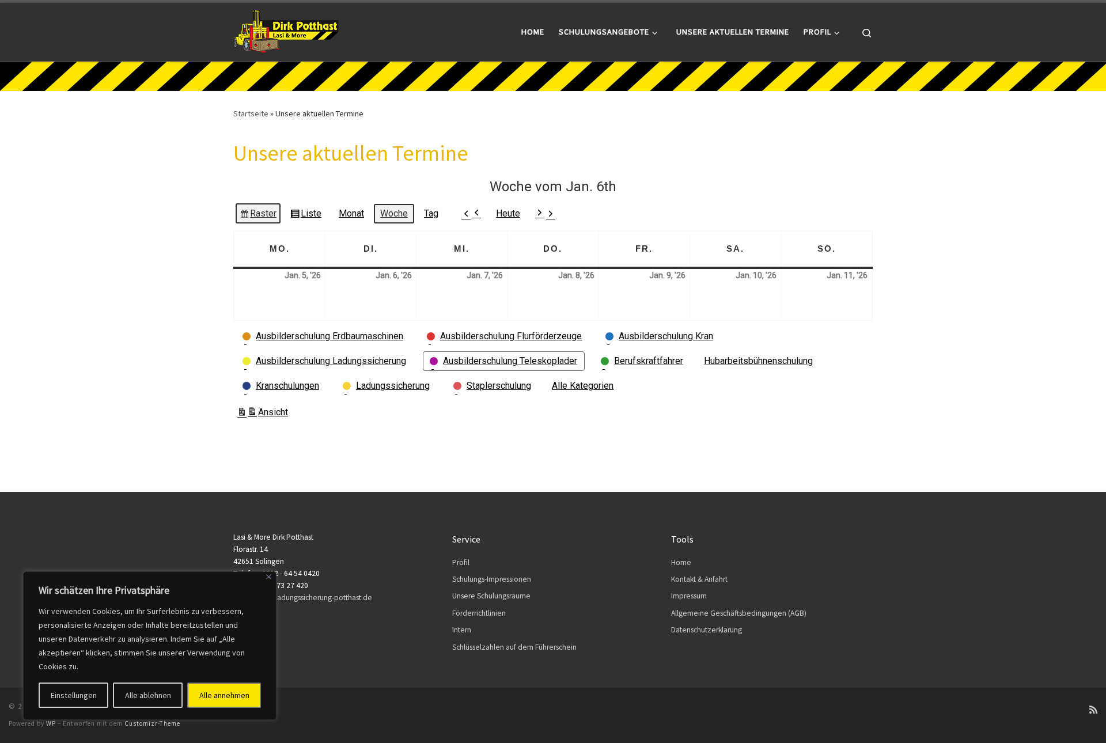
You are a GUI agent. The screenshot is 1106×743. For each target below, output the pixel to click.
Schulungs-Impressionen (491, 579)
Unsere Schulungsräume (491, 596)
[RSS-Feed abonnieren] (1093, 710)
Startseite (250, 113)
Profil (460, 562)
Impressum (689, 596)
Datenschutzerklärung (706, 630)
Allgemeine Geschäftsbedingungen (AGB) (738, 613)
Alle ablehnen (148, 695)
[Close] (268, 576)
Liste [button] (305, 215)
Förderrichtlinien (479, 613)
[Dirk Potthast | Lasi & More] (286, 30)
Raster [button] (258, 215)
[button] (471, 213)
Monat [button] (351, 213)
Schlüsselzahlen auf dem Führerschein (514, 647)
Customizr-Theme (152, 723)
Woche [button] (394, 213)
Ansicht (262, 415)
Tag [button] (431, 213)
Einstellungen (74, 695)
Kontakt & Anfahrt (699, 579)
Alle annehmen (224, 695)
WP (51, 723)
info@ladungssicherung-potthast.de (314, 597)
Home (681, 562)
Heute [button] (508, 213)
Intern (461, 630)
